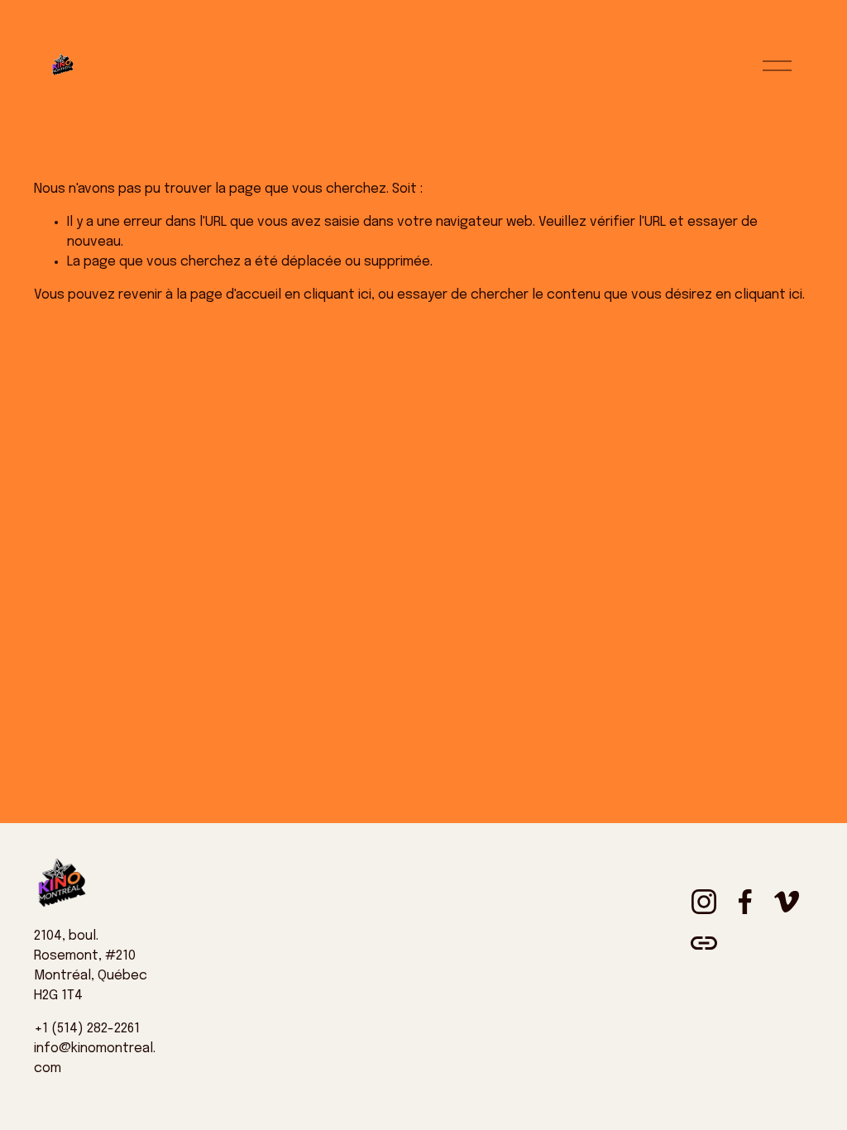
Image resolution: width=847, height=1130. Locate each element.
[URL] (704, 943)
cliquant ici (337, 295)
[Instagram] (704, 901)
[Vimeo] (786, 901)
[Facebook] (745, 901)
